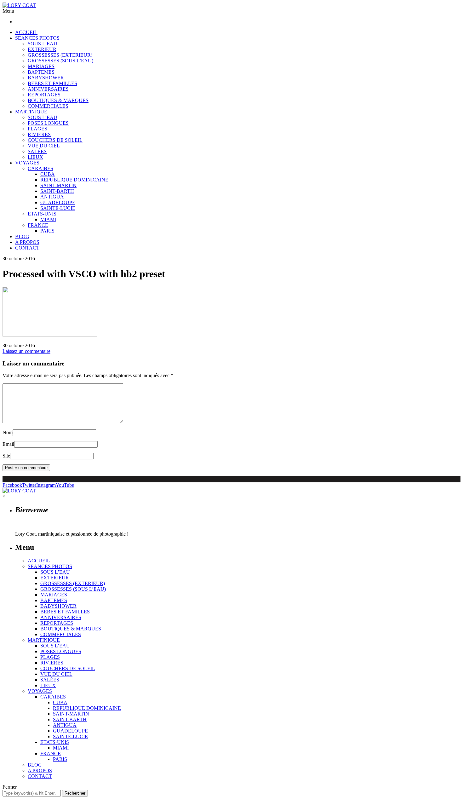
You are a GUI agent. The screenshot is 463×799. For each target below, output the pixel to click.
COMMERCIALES (48, 106)
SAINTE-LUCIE (57, 208)
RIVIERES (39, 134)
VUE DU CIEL (44, 145)
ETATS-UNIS (42, 213)
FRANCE (38, 225)
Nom (8, 432)
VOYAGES (27, 162)
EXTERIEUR (42, 49)
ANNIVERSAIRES (48, 89)
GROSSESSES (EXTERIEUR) (60, 55)
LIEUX (35, 157)
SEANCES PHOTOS (37, 38)
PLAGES (37, 128)
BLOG (22, 236)
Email (8, 444)
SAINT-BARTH (57, 191)
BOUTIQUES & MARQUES (58, 100)
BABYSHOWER (46, 77)
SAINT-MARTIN (58, 185)
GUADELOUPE (57, 202)
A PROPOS (27, 242)
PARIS (47, 230)
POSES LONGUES (48, 123)
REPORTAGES (44, 94)
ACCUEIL (26, 32)
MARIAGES (41, 66)
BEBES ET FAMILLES (52, 83)
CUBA (47, 174)
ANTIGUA (52, 196)
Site (6, 455)
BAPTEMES (41, 72)
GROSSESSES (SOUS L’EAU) (60, 60)
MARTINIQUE (31, 111)
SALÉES (37, 151)
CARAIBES (40, 168)
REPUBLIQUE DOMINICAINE (74, 179)
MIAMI (48, 219)
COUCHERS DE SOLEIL (55, 140)
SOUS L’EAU (42, 43)
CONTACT (27, 247)
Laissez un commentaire (26, 351)
